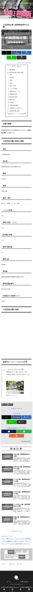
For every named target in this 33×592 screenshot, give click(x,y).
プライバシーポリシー (16, 584)
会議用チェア (10, 541)
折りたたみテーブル (21, 541)
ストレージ (16, 538)
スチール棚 (4, 538)
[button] (21, 57)
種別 (11, 83)
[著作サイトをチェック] (8, 431)
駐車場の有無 (13, 94)
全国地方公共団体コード (16, 108)
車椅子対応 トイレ (15, 91)
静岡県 (11, 404)
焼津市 (5, 404)
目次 (14, 66)
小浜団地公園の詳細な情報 (16, 72)
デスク (11, 538)
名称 (11, 74)
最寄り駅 (12, 99)
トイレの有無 (13, 88)
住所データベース (24, 543)
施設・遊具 (13, 85)
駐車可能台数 (13, 97)
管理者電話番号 (14, 105)
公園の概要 (12, 69)
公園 (16, 543)
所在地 (11, 77)
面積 (11, 80)
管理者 (11, 102)
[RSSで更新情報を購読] (16, 435)
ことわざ (12, 543)
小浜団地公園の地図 (14, 111)
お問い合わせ (24, 581)
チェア (23, 538)
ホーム (8, 581)
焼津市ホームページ (10, 395)
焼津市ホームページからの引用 (17, 113)
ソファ (7, 543)
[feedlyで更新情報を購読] (24, 431)
